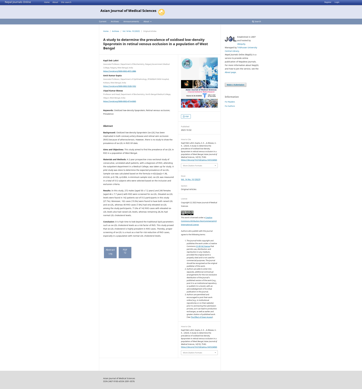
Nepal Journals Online (18, 2)
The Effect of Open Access (201, 317)
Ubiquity (241, 44)
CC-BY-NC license (203, 246)
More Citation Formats (192, 165)
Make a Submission (235, 84)
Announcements (131, 21)
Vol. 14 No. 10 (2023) (131, 31)
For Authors (230, 106)
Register (327, 2)
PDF (187, 116)
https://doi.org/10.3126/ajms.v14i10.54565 (199, 160)
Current (102, 21)
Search (257, 21)
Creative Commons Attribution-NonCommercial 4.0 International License (199, 221)
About (55, 2)
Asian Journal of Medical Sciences (128, 10)
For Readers (230, 101)
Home (47, 2)
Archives (115, 21)
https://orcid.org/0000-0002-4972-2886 (119, 71)
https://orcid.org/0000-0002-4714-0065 (119, 101)
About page (230, 72)
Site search (66, 2)
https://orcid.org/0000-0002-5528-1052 (119, 86)
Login (337, 2)
